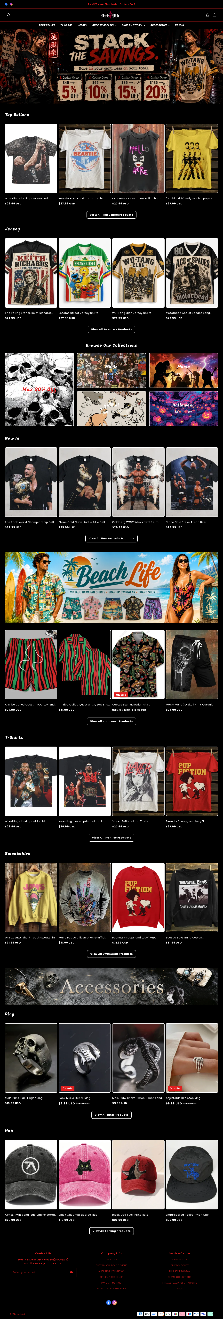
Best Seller (47, 25)
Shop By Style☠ (132, 25)
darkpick (21, 1314)
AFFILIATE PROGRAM (180, 1271)
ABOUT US (111, 1259)
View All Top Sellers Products (111, 215)
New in (179, 25)
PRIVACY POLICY (180, 1265)
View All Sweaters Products (111, 329)
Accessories (159, 25)
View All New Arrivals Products (111, 538)
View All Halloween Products (111, 721)
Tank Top (66, 25)
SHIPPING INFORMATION (111, 1271)
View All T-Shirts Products (111, 837)
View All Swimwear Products (111, 954)
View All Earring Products (112, 1231)
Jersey (82, 25)
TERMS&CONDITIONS (179, 1277)
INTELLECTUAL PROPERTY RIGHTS (179, 1282)
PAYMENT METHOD (111, 1282)
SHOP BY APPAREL (103, 25)
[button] (8, 15)
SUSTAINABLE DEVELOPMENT (111, 1265)
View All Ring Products (111, 1115)
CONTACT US (179, 1259)
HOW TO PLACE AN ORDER (111, 1288)
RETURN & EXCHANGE (111, 1277)
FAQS (180, 1288)
